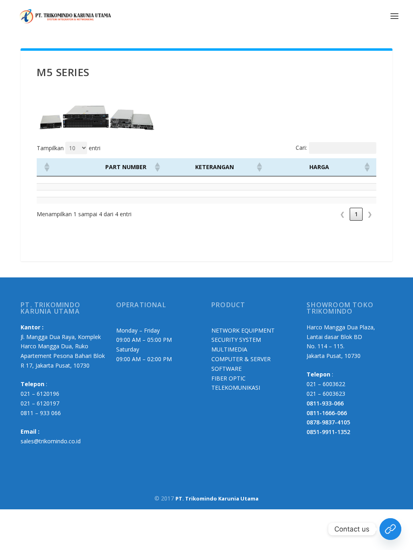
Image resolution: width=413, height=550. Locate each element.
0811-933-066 (325, 403)
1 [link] (356, 214)
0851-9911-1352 (328, 432)
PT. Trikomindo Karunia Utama (217, 498)
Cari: (301, 147)
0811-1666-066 (327, 413)
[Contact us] (390, 529)
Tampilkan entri (68, 148)
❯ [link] (369, 214)
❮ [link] (342, 214)
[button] (46, 167)
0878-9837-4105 (328, 422)
